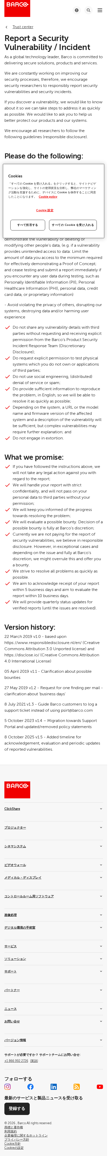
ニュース (10, 1009)
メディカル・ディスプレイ (23, 877)
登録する (17, 1108)
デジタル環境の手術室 (19, 927)
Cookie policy (48, 196)
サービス (10, 946)
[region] (53, 201)
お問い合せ (12, 1021)
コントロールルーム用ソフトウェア (29, 896)
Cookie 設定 (44, 210)
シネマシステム (15, 846)
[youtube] (100, 1087)
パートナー (12, 990)
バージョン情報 (15, 1040)
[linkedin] (54, 1087)
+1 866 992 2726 (21, 1061)
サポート (10, 971)
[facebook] (30, 1087)
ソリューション (15, 959)
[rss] (77, 1087)
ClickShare (12, 809)
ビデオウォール (15, 865)
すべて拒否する (27, 225)
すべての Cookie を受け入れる (73, 225)
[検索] (88, 10)
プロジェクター (15, 827)
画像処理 (10, 915)
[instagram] (7, 1087)
